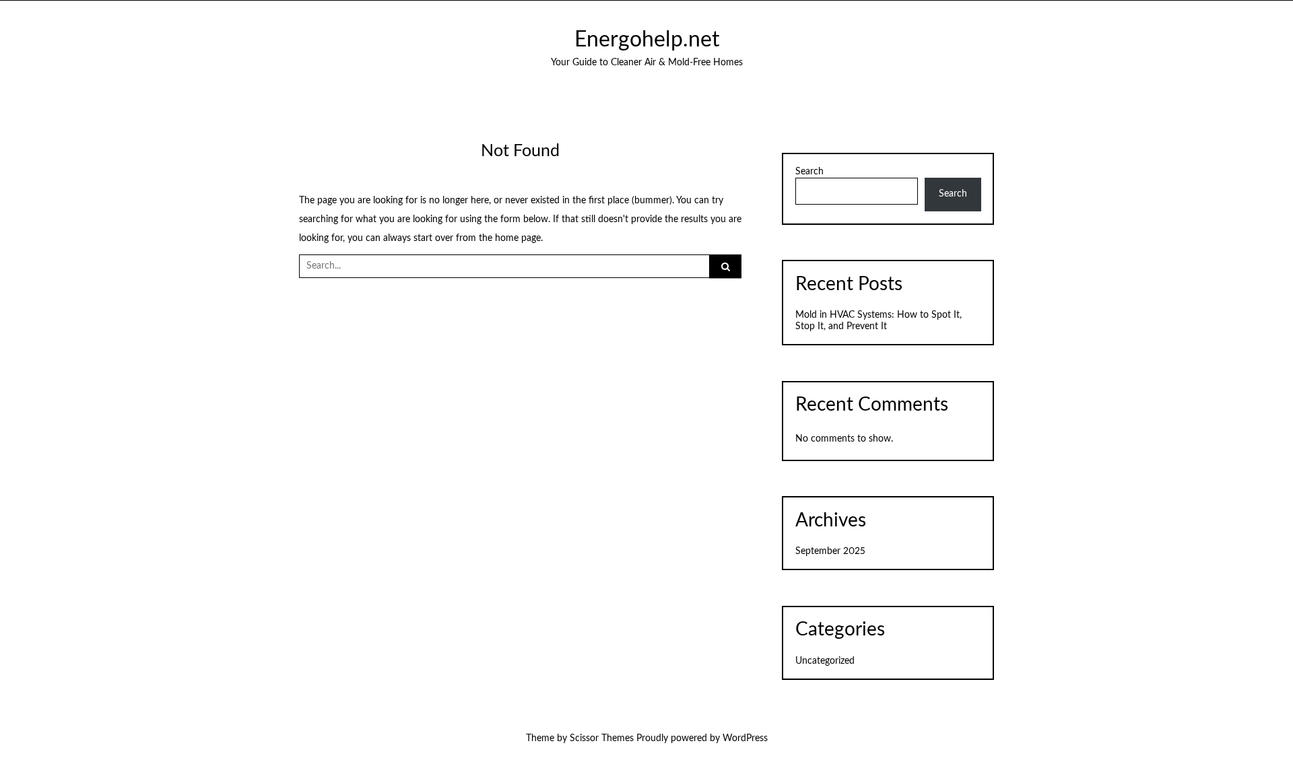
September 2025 (830, 551)
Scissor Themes (602, 738)
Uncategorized (825, 661)
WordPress (745, 738)
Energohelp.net (646, 40)
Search (809, 171)
